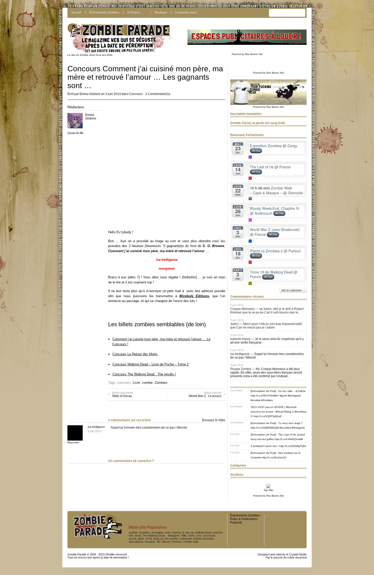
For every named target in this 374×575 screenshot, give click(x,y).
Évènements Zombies (104, 12)
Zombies (161, 383)
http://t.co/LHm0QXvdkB (289, 439)
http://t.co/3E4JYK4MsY (265, 395)
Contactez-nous (186, 12)
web (167, 532)
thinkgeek (174, 535)
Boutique (161, 12)
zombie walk (190, 541)
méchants (209, 535)
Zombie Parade (76, 554)
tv (183, 532)
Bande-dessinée (204, 538)
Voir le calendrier (292, 290)
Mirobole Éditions (194, 296)
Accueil (76, 12)
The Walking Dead (153, 535)
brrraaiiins (157, 532)
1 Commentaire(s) (157, 94)
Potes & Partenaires (243, 519)
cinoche (217, 532)
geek (141, 538)
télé (131, 535)
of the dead (152, 538)
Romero (177, 541)
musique (150, 541)
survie (132, 538)
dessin (166, 541)
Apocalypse (136, 541)
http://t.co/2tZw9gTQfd (292, 446)
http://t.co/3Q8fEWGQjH (265, 427)
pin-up (190, 532)
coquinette (185, 538)
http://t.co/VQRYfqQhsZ (268, 416)
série (191, 535)
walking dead (203, 532)
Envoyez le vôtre (213, 420)
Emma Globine (90, 94)
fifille (183, 535)
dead (138, 535)
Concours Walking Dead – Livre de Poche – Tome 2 (150, 364)
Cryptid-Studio (298, 554)
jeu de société (169, 538)
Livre (136, 383)
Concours (136, 94)
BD (159, 541)
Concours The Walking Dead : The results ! (144, 374)
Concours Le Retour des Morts (134, 354)
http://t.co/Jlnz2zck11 (274, 457)
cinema (176, 532)
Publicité (236, 522)
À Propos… (135, 12)
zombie (147, 383)
